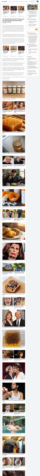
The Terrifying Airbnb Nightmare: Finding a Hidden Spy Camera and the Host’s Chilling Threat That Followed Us (33, 16)
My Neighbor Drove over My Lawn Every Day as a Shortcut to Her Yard (33, 53)
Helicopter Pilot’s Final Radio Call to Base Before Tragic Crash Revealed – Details (33, 50)
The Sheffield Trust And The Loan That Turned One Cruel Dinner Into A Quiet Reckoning (33, 22)
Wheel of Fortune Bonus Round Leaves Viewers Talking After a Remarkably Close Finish (33, 25)
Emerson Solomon (4, 23)
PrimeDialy (4, 1)
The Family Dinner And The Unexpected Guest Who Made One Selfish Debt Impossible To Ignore (33, 33)
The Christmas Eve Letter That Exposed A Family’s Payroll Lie (32, 19)
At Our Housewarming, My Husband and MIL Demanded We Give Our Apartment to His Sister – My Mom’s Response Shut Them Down (33, 46)
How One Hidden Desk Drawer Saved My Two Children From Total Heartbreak (32, 59)
